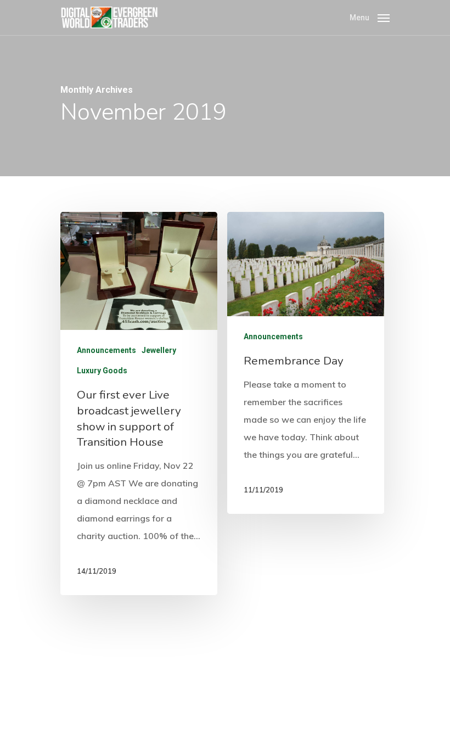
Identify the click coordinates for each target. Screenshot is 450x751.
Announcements (106, 350)
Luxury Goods (102, 370)
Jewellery (159, 350)
